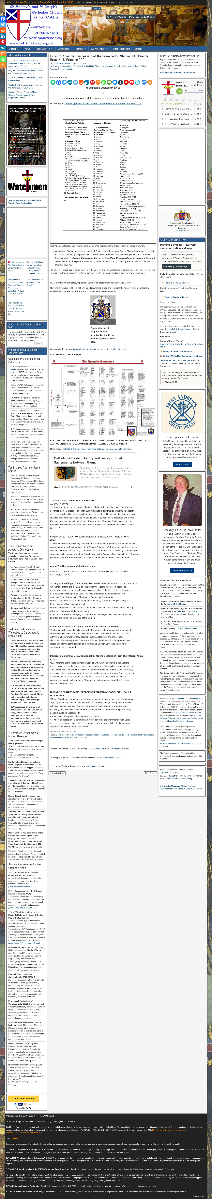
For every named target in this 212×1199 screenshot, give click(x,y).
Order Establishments (123, 66)
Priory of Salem (139, 66)
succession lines (57, 737)
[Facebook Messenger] (114, 82)
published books (178, 604)
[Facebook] (58, 82)
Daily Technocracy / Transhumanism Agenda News (181, 789)
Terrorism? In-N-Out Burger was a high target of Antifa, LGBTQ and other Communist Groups (35, 268)
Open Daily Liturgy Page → (176, 266)
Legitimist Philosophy (95, 66)
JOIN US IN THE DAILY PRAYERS (176, 360)
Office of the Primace (61, 63)
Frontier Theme (199, 1196)
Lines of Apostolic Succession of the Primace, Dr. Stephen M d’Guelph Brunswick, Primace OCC (99, 58)
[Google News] (144, 82)
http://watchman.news (112, 757)
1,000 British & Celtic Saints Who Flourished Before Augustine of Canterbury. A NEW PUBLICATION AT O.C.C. (16, 288)
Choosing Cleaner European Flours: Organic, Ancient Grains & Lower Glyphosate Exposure (23, 95)
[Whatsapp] (103, 82)
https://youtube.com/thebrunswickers (187, 698)
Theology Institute (65, 69)
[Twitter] (75, 82)
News (27, 48)
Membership (63, 48)
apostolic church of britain (66, 735)
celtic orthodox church (133, 735)
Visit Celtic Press (182, 465)
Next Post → (150, 773)
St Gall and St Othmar (185, 713)
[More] (149, 82)
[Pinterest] (92, 82)
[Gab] (53, 82)
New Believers (43, 48)
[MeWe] (69, 82)
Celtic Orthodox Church (188, 629)
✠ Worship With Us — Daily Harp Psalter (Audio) (131, 17)
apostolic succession (102, 735)
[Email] (109, 82)
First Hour (184, 288)
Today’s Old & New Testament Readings (182, 356)
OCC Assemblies (98, 48)
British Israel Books (121, 48)
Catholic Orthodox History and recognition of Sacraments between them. (97, 449)
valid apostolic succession (76, 737)
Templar (79, 48)
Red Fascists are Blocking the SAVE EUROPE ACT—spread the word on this (16, 308)
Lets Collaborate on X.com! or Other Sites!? (35, 282)
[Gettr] (126, 82)
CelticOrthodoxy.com (97, 766)
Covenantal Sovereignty (62, 66)
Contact (138, 48)
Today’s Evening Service (176, 297)
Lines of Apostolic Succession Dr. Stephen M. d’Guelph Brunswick (96, 349)
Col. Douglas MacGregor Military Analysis (177, 786)
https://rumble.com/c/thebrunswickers (113, 749)
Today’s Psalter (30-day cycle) (177, 351)
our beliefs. (14, 1138)
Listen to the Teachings (182, 570)
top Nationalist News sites (179, 779)
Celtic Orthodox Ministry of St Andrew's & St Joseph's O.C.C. (39, 2)
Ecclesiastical (79, 66)
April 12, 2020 (80, 63)
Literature (13, 48)
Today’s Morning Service (176, 283)
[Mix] (98, 82)
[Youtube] (131, 82)
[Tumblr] (120, 82)
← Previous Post (57, 773)
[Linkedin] (86, 82)
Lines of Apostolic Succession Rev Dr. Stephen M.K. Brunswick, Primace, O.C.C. (103, 103)
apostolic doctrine (85, 735)
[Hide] (1, 70)
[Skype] (137, 82)
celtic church (118, 735)
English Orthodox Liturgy (180, 329)
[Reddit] (81, 82)
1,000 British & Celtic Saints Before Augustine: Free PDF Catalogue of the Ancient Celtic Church (24, 63)
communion (149, 735)
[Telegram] (64, 82)
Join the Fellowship (182, 230)
